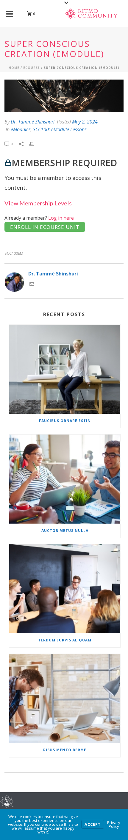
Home (14, 68)
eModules (21, 129)
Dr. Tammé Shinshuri (32, 121)
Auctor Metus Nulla (64, 530)
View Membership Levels (38, 203)
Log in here (61, 218)
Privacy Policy (113, 824)
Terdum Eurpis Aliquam (64, 640)
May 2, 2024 (85, 121)
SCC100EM (13, 253)
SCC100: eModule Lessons (60, 129)
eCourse (31, 68)
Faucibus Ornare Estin (65, 420)
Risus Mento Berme (64, 749)
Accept (93, 824)
